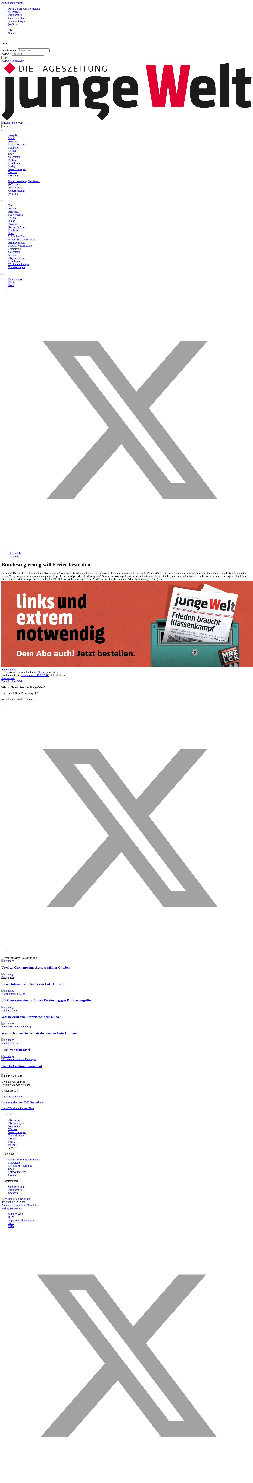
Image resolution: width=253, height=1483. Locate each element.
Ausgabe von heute (11, 1096)
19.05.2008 (14, 553)
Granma (12, 1175)
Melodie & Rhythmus (20, 1165)
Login (5, 57)
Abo (10, 30)
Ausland (12, 141)
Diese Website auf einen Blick (17, 1108)
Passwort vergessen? (12, 60)
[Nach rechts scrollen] (2, 274)
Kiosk (11, 1141)
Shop (11, 1168)
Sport (11, 153)
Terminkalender (16, 1135)
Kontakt (12, 1138)
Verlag (11, 166)
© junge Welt (15, 1213)
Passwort (6, 53)
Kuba (11, 285)
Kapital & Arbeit (17, 144)
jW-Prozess (14, 11)
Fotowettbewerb (17, 1171)
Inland (11, 138)
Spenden (13, 1192)
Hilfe (11, 1226)
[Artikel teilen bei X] (130, 541)
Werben (12, 1129)
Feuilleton (13, 147)
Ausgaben (13, 135)
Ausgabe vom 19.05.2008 (35, 675)
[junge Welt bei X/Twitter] (126, 1480)
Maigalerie (14, 1162)
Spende (12, 33)
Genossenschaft (16, 18)
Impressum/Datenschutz (21, 1220)
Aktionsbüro (15, 14)
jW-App (12, 1144)
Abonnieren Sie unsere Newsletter (20, 1205)
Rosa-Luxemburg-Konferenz (24, 8)
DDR (11, 282)
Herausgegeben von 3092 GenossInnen (22, 1102)
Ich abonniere (8, 669)
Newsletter (14, 1126)
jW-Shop (13, 24)
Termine (12, 172)
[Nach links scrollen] (2, 200)
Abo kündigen (16, 1123)
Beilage (12, 160)
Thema (12, 150)
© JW (11, 1217)
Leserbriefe (14, 163)
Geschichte (14, 156)
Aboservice (14, 1119)
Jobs (10, 1147)
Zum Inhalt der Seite (12, 2)
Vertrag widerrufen (11, 1208)
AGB (11, 1223)
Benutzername (9, 50)
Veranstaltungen (17, 21)
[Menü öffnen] (2, 130)
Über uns (13, 175)
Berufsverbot (15, 279)
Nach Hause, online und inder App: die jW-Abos (15, 1200)
